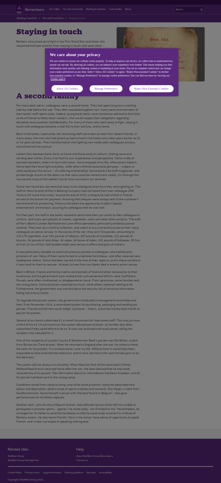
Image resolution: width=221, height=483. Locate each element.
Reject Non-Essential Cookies (151, 88)
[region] (111, 72)
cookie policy (58, 79)
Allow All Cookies (67, 88)
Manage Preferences (105, 88)
